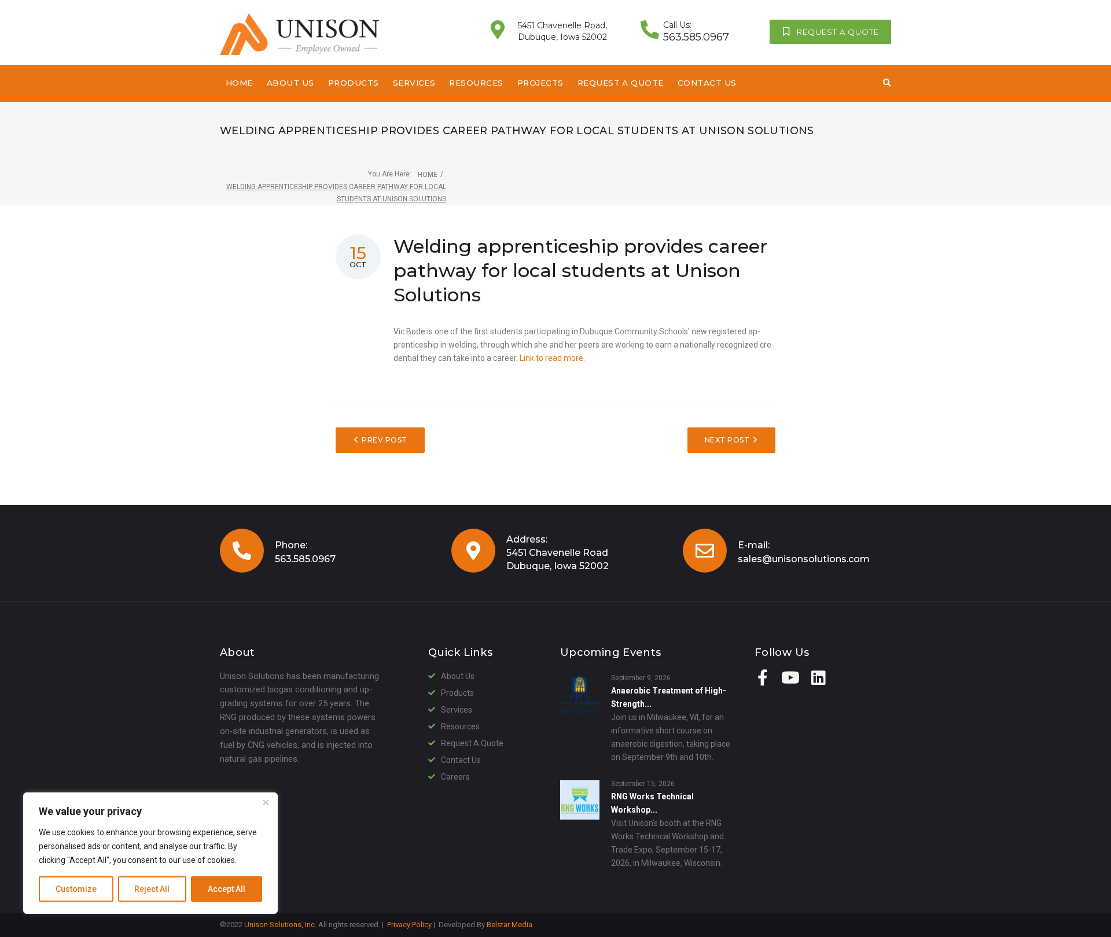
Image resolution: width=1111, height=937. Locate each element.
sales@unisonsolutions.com (804, 559)
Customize (76, 889)
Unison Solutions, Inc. (280, 924)
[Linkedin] (818, 678)
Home (427, 175)
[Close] (266, 802)
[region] (150, 853)
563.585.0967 (305, 559)
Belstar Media (509, 924)
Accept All (226, 889)
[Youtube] (790, 678)
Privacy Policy (409, 924)
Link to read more (551, 358)
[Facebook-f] (763, 678)
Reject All (152, 889)
